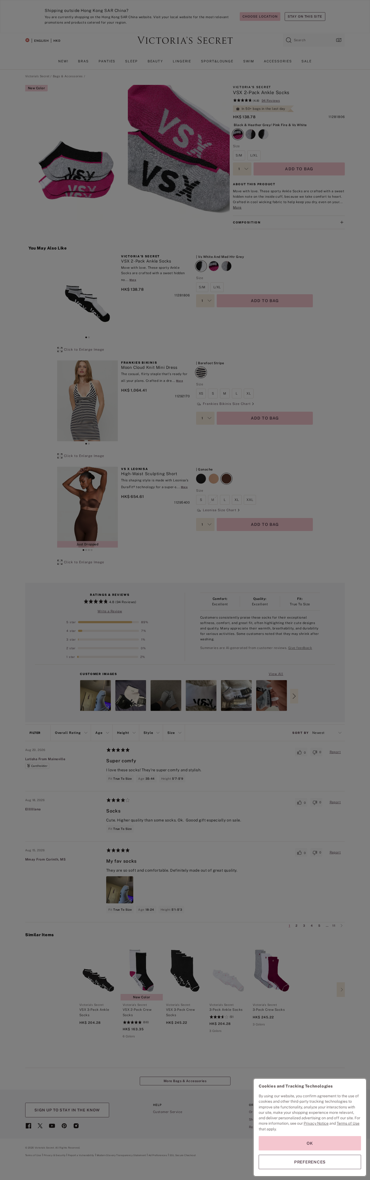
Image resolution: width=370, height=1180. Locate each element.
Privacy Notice (316, 1123)
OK (310, 1143)
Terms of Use (348, 1123)
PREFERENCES (310, 1162)
